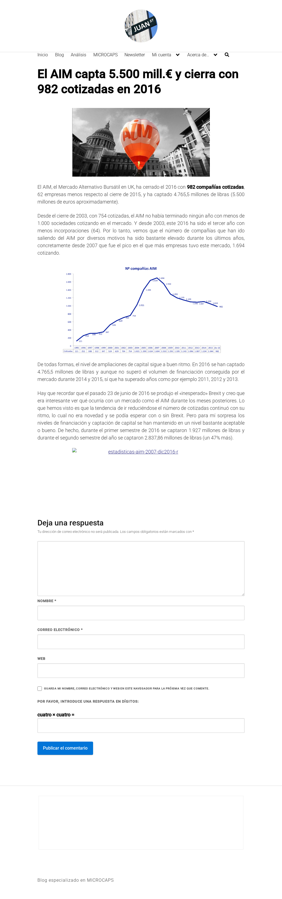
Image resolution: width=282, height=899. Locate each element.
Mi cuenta (161, 54)
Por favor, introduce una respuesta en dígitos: (88, 701)
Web (41, 658)
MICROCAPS (105, 54)
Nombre (46, 601)
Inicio (42, 54)
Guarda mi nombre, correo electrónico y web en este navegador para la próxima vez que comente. (126, 688)
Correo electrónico (60, 630)
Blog (59, 54)
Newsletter (134, 54)
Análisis (78, 54)
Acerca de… (198, 54)
